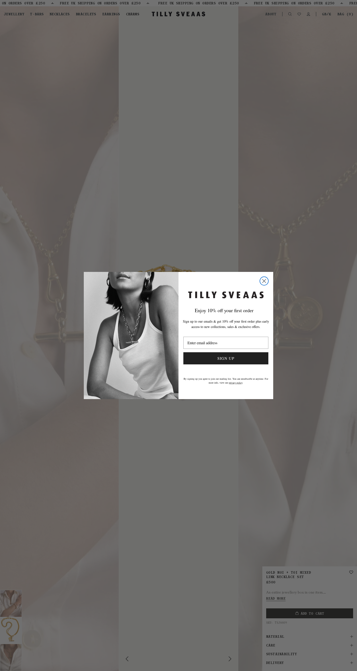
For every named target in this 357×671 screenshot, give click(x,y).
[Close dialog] (264, 281)
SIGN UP (225, 358)
